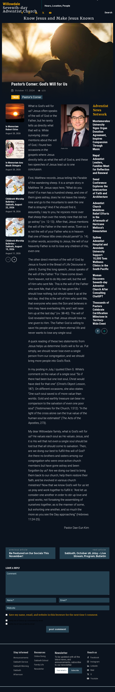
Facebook (94, 658)
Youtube (94, 679)
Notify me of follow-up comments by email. (25, 621)
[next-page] (14, 259)
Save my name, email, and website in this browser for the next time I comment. (53, 614)
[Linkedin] (36, 13)
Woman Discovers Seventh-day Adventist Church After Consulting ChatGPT (100, 286)
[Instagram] (29, 13)
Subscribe (75, 670)
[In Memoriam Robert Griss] (15, 113)
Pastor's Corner (31, 97)
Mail (92, 670)
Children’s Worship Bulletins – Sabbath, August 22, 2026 (15, 203)
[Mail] (88, 670)
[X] (43, 13)
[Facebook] (22, 13)
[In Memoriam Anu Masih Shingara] (15, 149)
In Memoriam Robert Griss (12, 128)
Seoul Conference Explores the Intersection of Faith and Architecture (100, 188)
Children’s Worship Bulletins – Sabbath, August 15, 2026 (15, 245)
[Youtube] (50, 13)
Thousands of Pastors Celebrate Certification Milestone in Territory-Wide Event (101, 313)
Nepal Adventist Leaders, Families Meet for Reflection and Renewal (101, 164)
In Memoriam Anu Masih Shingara (14, 164)
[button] (108, 12)
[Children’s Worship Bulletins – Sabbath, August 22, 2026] (15, 185)
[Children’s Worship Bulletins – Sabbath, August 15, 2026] (15, 227)
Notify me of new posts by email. (21, 624)
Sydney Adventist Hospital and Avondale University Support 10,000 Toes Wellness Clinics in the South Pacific (101, 253)
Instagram (95, 662)
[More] (104, 331)
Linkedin (94, 666)
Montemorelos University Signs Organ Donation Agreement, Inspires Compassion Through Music (101, 135)
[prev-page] (8, 259)
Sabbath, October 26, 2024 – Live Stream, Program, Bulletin (85, 555)
